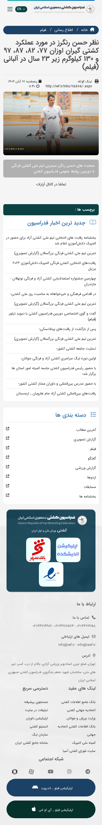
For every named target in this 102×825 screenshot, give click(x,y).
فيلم (43, 30)
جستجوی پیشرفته (36, 702)
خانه (84, 30)
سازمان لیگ (40, 734)
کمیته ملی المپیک (83, 742)
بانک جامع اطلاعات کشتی (78, 702)
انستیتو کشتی (39, 726)
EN (19, 9)
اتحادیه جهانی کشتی (81, 710)
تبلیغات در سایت (36, 710)
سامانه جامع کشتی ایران (31, 742)
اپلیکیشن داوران (37, 718)
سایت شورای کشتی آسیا (79, 751)
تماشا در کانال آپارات (51, 184)
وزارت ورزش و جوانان (81, 718)
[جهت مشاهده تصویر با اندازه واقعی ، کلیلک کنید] (51, 123)
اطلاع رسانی (63, 30)
